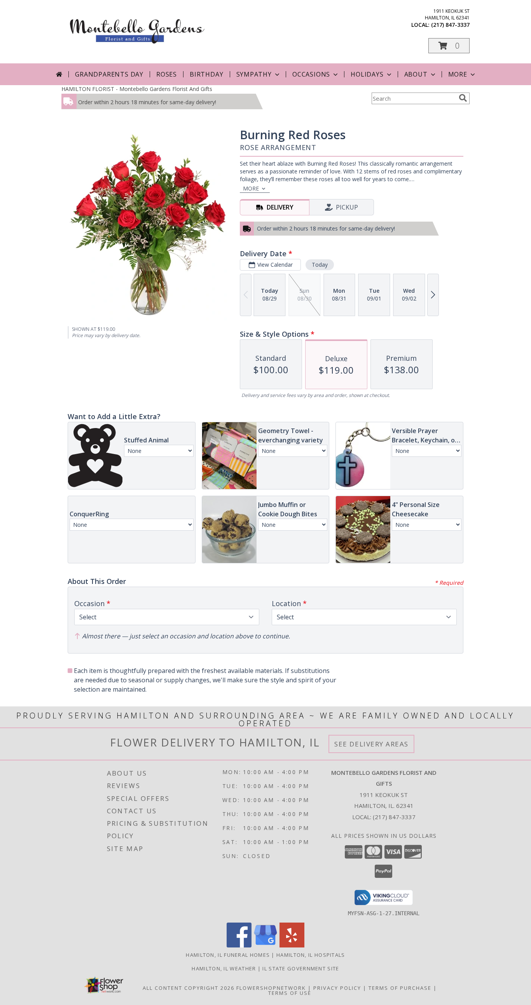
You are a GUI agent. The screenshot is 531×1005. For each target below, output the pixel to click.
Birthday (206, 74)
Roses (166, 74)
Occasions (311, 74)
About (416, 74)
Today (320, 264)
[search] (463, 98)
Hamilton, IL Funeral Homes (228, 954)
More (457, 74)
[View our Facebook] (239, 945)
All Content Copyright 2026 (188, 987)
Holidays (367, 74)
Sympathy (254, 74)
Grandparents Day (109, 74)
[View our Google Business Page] (265, 945)
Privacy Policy (337, 987)
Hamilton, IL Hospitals (310, 954)
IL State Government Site (300, 968)
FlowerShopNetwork (271, 987)
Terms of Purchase (400, 987)
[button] (449, 45)
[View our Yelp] (291, 945)
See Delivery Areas (371, 743)
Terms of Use (289, 992)
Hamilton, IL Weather (224, 968)
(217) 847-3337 (450, 24)
